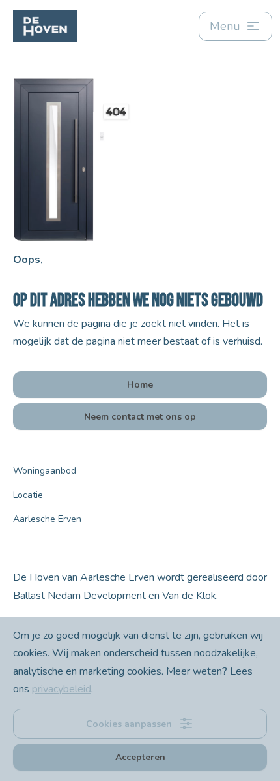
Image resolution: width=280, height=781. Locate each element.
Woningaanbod (44, 471)
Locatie (28, 495)
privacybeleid (61, 689)
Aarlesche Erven (47, 519)
